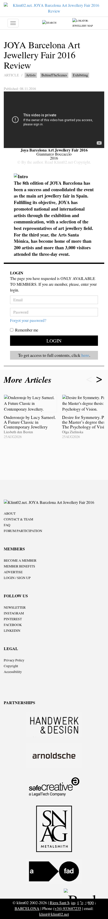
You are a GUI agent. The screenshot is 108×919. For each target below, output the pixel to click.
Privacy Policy (14, 660)
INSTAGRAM (14, 613)
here (85, 355)
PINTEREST (13, 619)
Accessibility (13, 671)
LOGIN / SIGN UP (17, 577)
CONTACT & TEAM (18, 519)
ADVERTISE (13, 572)
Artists (31, 75)
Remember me (26, 329)
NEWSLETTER (15, 607)
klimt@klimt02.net (54, 914)
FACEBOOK (13, 624)
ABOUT (10, 513)
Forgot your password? (28, 320)
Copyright (11, 666)
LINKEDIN (12, 630)
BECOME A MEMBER (20, 560)
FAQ (7, 525)
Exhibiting (80, 75)
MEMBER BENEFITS (19, 566)
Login (54, 340)
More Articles (29, 379)
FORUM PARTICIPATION (23, 530)
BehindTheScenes (54, 75)
